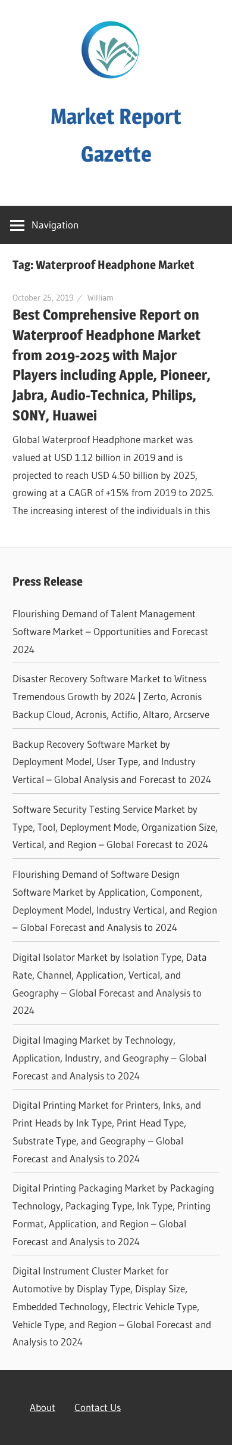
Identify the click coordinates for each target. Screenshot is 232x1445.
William (100, 297)
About (42, 1407)
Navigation (55, 224)
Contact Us (97, 1407)
